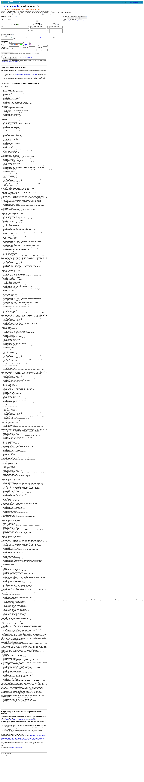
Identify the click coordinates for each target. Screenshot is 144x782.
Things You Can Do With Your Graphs (14, 68)
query (43, 735)
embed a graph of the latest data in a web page (26, 74)
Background (39, 14)
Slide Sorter (19, 77)
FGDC (22, 14)
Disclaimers (3, 755)
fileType (38, 735)
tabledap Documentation (16, 747)
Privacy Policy (10, 755)
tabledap (16, 6)
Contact (16, 755)
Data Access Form (55, 14)
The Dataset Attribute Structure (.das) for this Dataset (20, 83)
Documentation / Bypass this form (9, 61)
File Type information (27, 57)
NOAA (131, 2)
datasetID (32, 735)
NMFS (134, 2)
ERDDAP (5, 6)
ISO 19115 (27, 14)
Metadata (33, 14)
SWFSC (138, 2)
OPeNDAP (30, 718)
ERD (141, 2)
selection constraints (24, 719)
